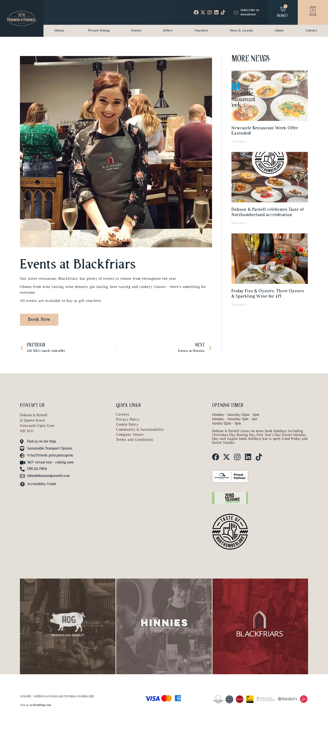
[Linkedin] (216, 12)
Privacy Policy (128, 420)
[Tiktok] (223, 12)
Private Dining (99, 30)
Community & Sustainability (140, 430)
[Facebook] (196, 12)
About (279, 30)
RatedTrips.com (42, 705)
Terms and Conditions (134, 440)
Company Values (130, 435)
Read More (238, 141)
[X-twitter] (202, 12)
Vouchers (201, 30)
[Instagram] (209, 12)
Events (136, 30)
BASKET (282, 16)
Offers (168, 30)
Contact (311, 30)
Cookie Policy (127, 425)
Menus (59, 30)
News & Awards (241, 30)
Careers (122, 415)
